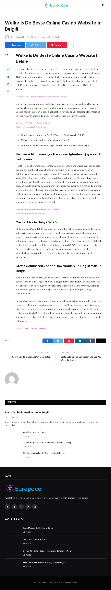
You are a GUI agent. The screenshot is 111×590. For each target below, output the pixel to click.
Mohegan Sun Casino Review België (33, 123)
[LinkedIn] (8, 77)
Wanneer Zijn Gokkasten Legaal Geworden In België (41, 96)
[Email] (8, 91)
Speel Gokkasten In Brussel (34, 432)
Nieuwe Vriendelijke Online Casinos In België (37, 209)
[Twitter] (8, 69)
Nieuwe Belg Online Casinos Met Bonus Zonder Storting (47, 442)
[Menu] (8, 5)
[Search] (103, 5)
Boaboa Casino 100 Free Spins (31, 127)
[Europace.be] (55, 5)
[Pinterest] (8, 84)
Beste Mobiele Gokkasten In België (27, 413)
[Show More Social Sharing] (71, 45)
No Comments (39, 37)
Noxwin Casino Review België (30, 328)
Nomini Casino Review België (30, 213)
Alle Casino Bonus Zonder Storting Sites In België (44, 453)
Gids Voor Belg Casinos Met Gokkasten (31, 357)
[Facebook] (8, 62)
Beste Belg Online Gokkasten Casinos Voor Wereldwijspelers (81, 358)
